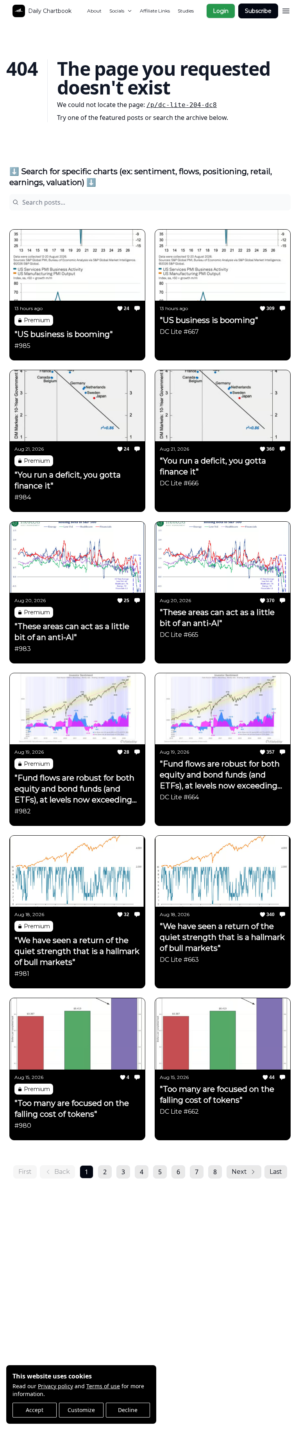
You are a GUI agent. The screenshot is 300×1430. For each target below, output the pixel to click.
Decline (128, 1410)
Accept (34, 1410)
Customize (81, 1410)
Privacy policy (55, 1386)
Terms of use (103, 1386)
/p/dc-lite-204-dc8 (181, 105)
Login (221, 10)
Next (239, 1171)
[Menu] (286, 10)
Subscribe (258, 10)
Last (276, 1171)
